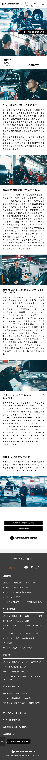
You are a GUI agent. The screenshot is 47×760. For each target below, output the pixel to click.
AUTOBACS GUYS (35, 602)
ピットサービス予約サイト (14, 662)
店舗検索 (18, 582)
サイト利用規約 (10, 719)
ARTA (26, 698)
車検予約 (34, 662)
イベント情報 (31, 582)
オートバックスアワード (13, 602)
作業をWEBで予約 (24, 528)
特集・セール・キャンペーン (15, 693)
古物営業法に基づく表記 (14, 727)
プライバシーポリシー (13, 712)
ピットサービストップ (12, 616)
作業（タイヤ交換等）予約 (14, 671)
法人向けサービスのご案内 (14, 703)
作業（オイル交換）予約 (13, 666)
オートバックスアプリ (12, 597)
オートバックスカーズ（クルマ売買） (18, 647)
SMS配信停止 (35, 703)
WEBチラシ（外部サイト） (14, 587)
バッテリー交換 (22, 620)
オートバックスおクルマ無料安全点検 (18, 638)
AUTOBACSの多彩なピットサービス (23, 523)
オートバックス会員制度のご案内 (17, 592)
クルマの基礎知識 (10, 698)
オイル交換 (37, 616)
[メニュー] (43, 3)
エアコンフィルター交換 (28, 633)
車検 (27, 616)
